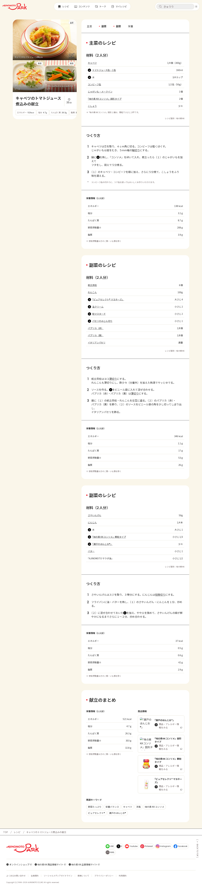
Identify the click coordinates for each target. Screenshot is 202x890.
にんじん (92, 522)
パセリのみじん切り (102, 321)
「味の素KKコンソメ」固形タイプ (105, 98)
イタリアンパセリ (96, 342)
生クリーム (97, 306)
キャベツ (92, 62)
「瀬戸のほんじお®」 (102, 544)
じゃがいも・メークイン (100, 91)
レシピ (17, 832)
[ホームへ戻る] (14, 6)
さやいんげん (94, 515)
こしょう (92, 106)
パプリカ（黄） (95, 335)
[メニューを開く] (196, 6)
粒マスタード (99, 313)
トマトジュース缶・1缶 (104, 70)
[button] (175, 6)
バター (91, 551)
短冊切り (160, 594)
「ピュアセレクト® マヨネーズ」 (108, 299)
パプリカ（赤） (95, 328)
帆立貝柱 (92, 285)
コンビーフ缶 (94, 84)
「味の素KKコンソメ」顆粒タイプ (109, 536)
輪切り (136, 150)
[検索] (160, 7)
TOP (5, 832)
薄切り (113, 379)
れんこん (92, 292)
